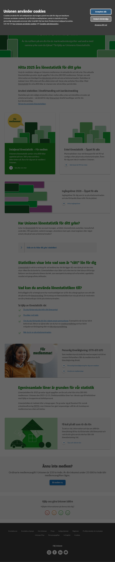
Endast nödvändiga (100, 18)
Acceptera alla (100, 11)
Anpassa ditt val (101, 25)
